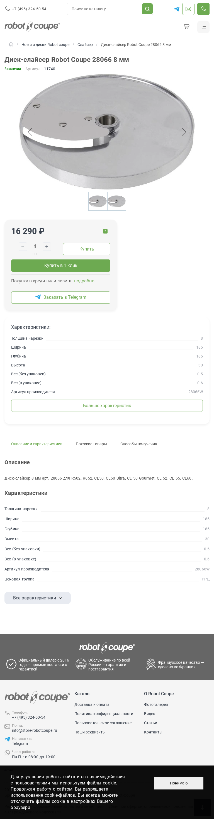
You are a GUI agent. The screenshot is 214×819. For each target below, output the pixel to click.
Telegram (20, 743)
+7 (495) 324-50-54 (28, 717)
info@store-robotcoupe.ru (34, 730)
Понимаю (179, 783)
